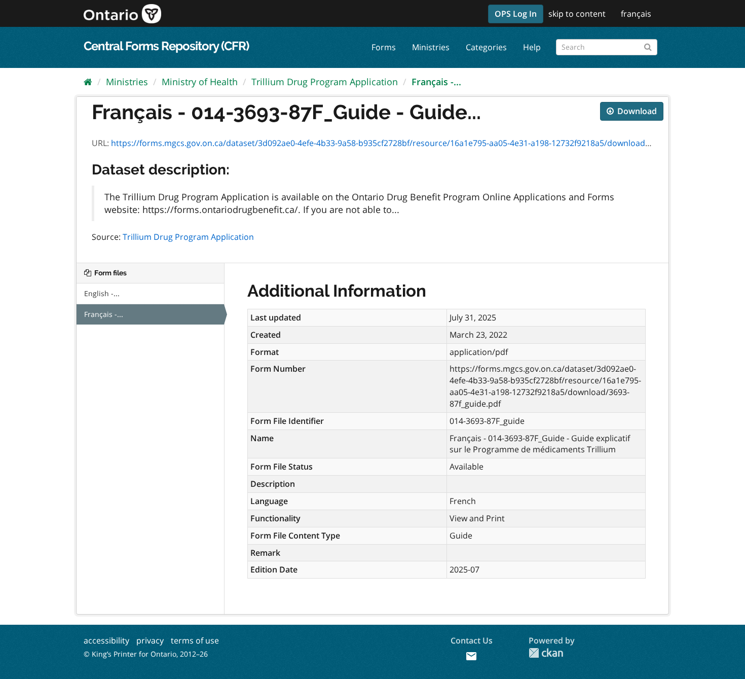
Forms (383, 47)
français (636, 13)
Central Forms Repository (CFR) (166, 46)
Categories (486, 47)
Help (532, 47)
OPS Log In (516, 13)
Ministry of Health (200, 82)
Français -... (436, 82)
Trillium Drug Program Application (324, 82)
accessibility (106, 640)
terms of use (195, 640)
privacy (150, 640)
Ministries (431, 47)
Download (636, 111)
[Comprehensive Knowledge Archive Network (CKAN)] (546, 653)
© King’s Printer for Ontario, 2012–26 (146, 654)
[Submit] (648, 45)
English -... (102, 293)
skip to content (577, 13)
